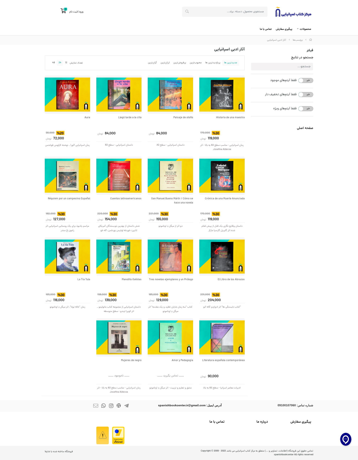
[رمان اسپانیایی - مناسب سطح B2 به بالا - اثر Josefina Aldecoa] (222, 94)
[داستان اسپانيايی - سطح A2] (170, 94)
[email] (96, 406)
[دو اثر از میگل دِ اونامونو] (170, 176)
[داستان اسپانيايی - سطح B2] (119, 94)
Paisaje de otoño (183, 118)
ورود (81, 12)
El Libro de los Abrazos (231, 280)
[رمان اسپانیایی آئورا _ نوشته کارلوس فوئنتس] (67, 94)
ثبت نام (73, 12)
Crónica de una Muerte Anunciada (225, 199)
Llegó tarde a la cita (130, 118)
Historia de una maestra (230, 118)
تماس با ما (266, 29)
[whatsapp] (103, 406)
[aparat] (119, 406)
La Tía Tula (83, 280)
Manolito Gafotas (132, 280)
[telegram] (126, 406)
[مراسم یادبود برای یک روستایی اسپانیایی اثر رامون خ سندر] (67, 176)
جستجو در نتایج (302, 57)
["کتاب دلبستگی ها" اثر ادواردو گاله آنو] (222, 256)
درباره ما (262, 422)
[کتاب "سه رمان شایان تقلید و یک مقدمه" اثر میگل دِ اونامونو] (170, 256)
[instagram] (111, 406)
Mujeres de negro (131, 361)
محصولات (305, 29)
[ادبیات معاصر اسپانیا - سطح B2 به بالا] (222, 337)
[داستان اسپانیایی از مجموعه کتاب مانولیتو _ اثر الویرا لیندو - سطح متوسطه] (119, 256)
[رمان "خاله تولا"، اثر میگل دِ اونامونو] (67, 256)
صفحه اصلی (305, 128)
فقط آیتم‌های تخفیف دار (280, 94)
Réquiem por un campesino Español (69, 199)
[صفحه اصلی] (310, 40)
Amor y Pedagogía (182, 361)
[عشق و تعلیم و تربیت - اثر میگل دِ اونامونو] (170, 337)
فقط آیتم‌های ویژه (284, 108)
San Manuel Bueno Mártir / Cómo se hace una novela (172, 201)
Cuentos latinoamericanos (126, 199)
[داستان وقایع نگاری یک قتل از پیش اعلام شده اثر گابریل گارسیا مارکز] (222, 176)
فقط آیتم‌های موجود (283, 80)
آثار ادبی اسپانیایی (276, 40)
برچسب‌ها (298, 40)
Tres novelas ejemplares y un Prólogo (171, 280)
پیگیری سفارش (284, 29)
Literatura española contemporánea (223, 361)
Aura (87, 118)
